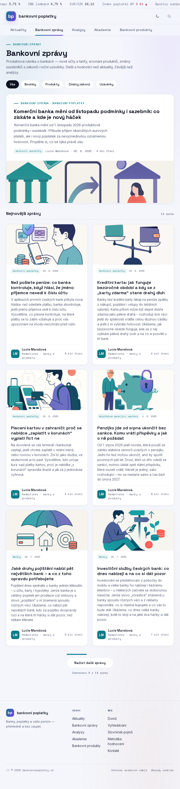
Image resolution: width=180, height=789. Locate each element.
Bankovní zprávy (49, 30)
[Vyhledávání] (169, 16)
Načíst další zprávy (90, 663)
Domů (112, 718)
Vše (12, 84)
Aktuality (18, 30)
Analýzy (78, 30)
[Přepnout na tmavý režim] (157, 16)
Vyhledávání (117, 725)
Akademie (102, 30)
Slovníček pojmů (120, 732)
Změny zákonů (79, 84)
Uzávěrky (106, 84)
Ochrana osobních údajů (129, 770)
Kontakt (113, 751)
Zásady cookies (162, 770)
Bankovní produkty (136, 30)
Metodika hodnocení (116, 741)
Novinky (30, 84)
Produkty (52, 84)
